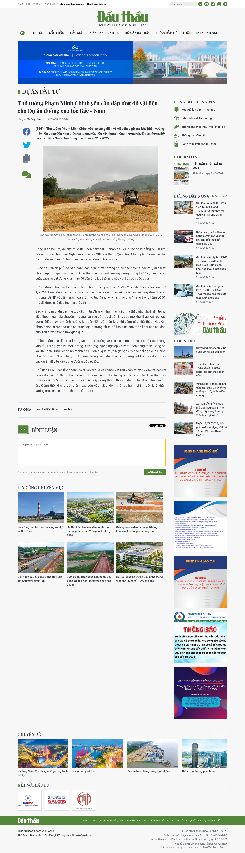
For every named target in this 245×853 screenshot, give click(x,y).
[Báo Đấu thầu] (28, 820)
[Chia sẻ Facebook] (206, 4)
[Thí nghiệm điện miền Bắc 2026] (28, 800)
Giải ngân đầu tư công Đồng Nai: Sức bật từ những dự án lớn (40, 578)
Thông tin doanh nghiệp (203, 33)
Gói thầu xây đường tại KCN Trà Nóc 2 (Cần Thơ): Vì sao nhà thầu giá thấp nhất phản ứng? (211, 292)
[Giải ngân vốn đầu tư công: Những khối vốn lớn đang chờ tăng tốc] (139, 508)
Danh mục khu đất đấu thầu (199, 144)
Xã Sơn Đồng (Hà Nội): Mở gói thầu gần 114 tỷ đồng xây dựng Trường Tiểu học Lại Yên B (210, 409)
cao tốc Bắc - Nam (47, 409)
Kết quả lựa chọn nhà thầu (198, 109)
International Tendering (197, 118)
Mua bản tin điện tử (185, 820)
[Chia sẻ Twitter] (213, 4)
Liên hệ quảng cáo (113, 820)
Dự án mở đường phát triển (198, 771)
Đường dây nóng (191, 196)
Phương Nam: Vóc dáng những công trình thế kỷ (43, 773)
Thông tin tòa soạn (92, 820)
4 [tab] (222, 734)
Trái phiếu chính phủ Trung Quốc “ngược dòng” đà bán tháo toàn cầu (210, 370)
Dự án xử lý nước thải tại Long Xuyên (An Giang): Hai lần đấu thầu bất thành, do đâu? (210, 238)
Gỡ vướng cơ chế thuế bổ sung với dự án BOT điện (40, 529)
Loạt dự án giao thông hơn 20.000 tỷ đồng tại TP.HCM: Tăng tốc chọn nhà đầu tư (89, 580)
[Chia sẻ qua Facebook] (27, 132)
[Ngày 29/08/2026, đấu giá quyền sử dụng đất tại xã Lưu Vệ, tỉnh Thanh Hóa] (183, 428)
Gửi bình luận (155, 472)
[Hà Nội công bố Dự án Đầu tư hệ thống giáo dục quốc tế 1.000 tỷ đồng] (139, 558)
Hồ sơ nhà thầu (137, 33)
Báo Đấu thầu (122, 18)
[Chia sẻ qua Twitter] (27, 145)
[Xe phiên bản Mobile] (219, 4)
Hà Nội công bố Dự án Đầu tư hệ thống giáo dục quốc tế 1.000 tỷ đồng (139, 578)
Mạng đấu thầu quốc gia (72, 4)
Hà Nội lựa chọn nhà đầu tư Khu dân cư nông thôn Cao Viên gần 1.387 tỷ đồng (88, 531)
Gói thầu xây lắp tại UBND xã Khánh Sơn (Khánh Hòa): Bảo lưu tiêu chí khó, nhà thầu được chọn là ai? (211, 265)
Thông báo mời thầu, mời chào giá (203, 127)
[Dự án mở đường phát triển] (207, 753)
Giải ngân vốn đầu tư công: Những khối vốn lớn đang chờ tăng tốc (136, 529)
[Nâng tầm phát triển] (97, 753)
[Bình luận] (27, 172)
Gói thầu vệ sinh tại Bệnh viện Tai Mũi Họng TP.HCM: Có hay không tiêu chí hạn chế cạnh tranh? (211, 210)
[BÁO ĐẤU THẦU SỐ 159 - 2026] (182, 174)
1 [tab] (214, 734)
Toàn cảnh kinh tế (103, 33)
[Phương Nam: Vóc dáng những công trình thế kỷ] (43, 753)
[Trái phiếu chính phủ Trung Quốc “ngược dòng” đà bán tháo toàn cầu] (183, 368)
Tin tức (37, 33)
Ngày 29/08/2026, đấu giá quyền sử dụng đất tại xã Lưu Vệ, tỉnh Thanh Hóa (211, 429)
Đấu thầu (56, 33)
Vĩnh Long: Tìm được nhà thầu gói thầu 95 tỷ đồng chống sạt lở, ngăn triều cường (211, 389)
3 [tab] (219, 734)
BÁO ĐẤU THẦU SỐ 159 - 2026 (209, 166)
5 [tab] (226, 734)
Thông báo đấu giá (194, 135)
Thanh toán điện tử (96, 4)
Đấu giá (76, 33)
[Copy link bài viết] (27, 158)
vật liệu (68, 409)
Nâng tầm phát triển (84, 771)
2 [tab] (216, 734)
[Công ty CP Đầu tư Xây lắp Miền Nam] (84, 800)
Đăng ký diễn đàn (206, 820)
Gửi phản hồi (221, 196)
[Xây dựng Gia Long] (56, 800)
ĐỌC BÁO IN (185, 157)
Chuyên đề (29, 734)
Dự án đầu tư (166, 33)
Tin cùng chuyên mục (41, 487)
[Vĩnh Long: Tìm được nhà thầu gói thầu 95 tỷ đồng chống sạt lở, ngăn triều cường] (183, 388)
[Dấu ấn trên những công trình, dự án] (152, 753)
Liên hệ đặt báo (133, 820)
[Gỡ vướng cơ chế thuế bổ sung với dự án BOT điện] (41, 508)
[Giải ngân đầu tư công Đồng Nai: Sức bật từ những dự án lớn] (41, 558)
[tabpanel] (43, 758)
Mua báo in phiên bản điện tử (158, 820)
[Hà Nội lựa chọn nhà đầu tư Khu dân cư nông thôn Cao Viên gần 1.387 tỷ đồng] (90, 508)
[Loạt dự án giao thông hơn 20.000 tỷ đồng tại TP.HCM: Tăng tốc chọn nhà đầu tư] (90, 558)
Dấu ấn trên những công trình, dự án (148, 771)
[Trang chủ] (22, 33)
